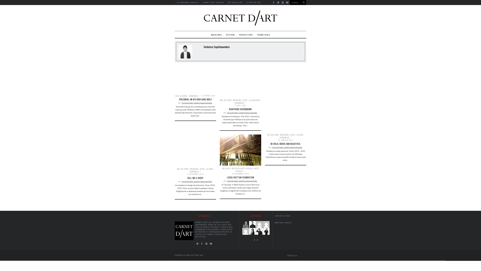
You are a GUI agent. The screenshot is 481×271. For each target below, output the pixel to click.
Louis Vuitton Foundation (240, 177)
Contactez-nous (283, 216)
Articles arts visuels (242, 168)
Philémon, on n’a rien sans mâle (195, 99)
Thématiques (263, 34)
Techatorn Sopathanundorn (197, 103)
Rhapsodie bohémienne (240, 109)
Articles (226, 168)
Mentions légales (283, 223)
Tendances (194, 96)
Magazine (237, 100)
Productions (246, 34)
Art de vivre (181, 96)
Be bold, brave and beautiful (285, 143)
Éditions (230, 34)
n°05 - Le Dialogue (251, 100)
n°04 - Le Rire (296, 134)
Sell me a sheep (195, 178)
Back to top (291, 255)
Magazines (216, 34)
